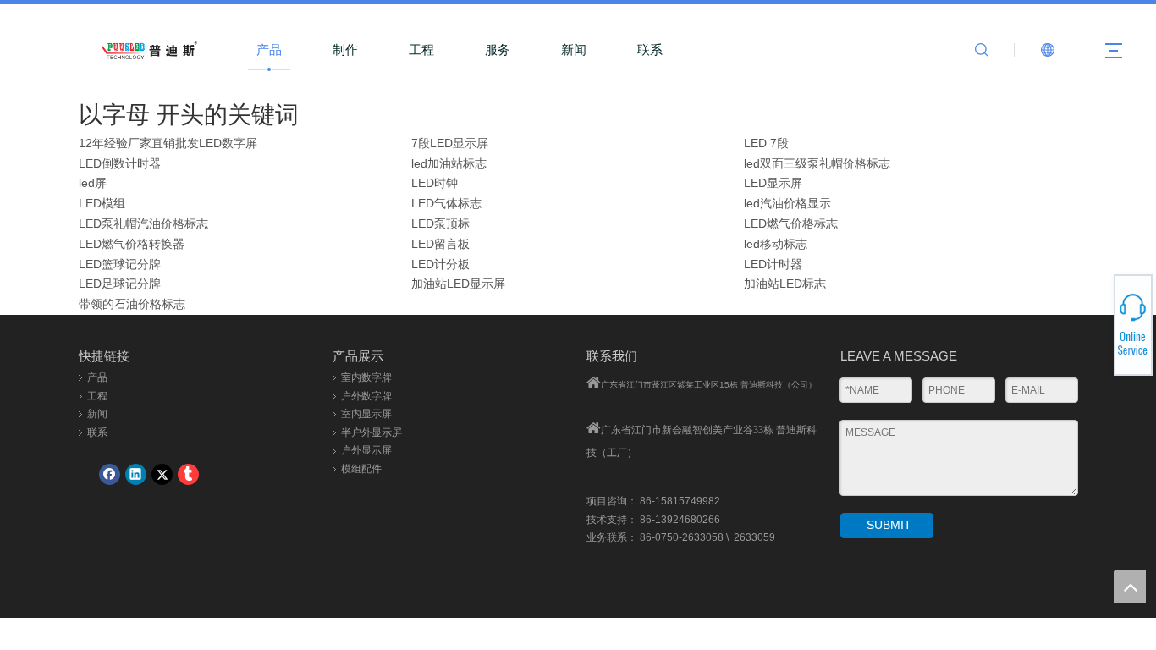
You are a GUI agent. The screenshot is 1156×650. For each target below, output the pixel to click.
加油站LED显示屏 (458, 283)
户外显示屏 (366, 450)
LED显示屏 (773, 183)
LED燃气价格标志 (791, 223)
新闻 (573, 49)
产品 (269, 49)
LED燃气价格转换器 (131, 244)
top (1130, 586)
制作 (345, 49)
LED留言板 (440, 244)
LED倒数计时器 (120, 163)
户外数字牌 (366, 396)
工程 (421, 49)
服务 (497, 49)
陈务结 (1094, 343)
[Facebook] (109, 474)
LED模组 (102, 203)
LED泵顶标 (440, 223)
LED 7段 (766, 143)
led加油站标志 (449, 163)
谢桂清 (1094, 313)
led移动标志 (775, 244)
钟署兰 (1094, 318)
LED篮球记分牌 (120, 264)
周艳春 (1094, 338)
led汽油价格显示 (787, 203)
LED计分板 (440, 264)
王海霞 (1094, 327)
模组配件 (361, 469)
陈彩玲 (1094, 332)
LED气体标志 (446, 203)
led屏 (93, 183)
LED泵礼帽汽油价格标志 (143, 223)
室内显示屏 (366, 414)
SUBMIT (889, 525)
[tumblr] (188, 474)
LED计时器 (773, 264)
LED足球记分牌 (120, 283)
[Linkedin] (135, 474)
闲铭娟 (1094, 308)
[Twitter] (162, 474)
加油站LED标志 (785, 283)
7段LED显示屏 (449, 143)
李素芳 (1094, 322)
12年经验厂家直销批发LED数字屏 (168, 143)
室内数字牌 (366, 377)
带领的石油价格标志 (132, 304)
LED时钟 (434, 183)
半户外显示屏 (371, 432)
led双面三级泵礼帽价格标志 (817, 163)
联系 (650, 49)
